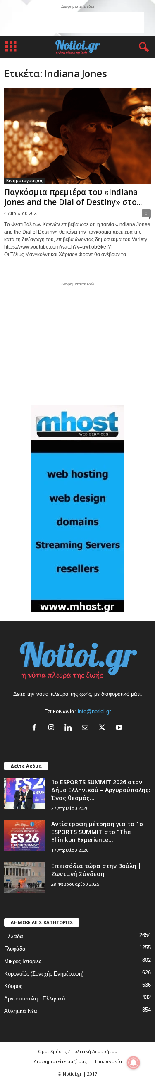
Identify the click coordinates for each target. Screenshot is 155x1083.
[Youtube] (120, 728)
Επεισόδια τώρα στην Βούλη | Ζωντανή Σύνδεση (96, 870)
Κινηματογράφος (24, 180)
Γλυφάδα (15, 949)
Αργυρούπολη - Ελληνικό (34, 998)
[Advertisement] (78, 22)
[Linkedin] (70, 728)
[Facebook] (36, 728)
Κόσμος (13, 986)
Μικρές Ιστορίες (22, 961)
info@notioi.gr (94, 711)
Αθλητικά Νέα (20, 1011)
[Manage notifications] (133, 1062)
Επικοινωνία (108, 1061)
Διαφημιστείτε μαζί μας (60, 1061)
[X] (103, 728)
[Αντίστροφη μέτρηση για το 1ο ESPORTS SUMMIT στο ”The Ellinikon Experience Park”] (24, 835)
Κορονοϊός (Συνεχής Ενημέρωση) (43, 974)
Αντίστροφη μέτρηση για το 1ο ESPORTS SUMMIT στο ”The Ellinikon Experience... (97, 832)
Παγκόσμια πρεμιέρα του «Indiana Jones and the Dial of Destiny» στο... (73, 197)
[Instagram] (53, 728)
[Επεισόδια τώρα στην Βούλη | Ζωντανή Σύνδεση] (24, 877)
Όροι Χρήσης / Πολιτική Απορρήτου (77, 1051)
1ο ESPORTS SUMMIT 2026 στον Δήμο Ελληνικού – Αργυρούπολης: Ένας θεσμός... (100, 790)
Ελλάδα (13, 936)
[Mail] (87, 728)
